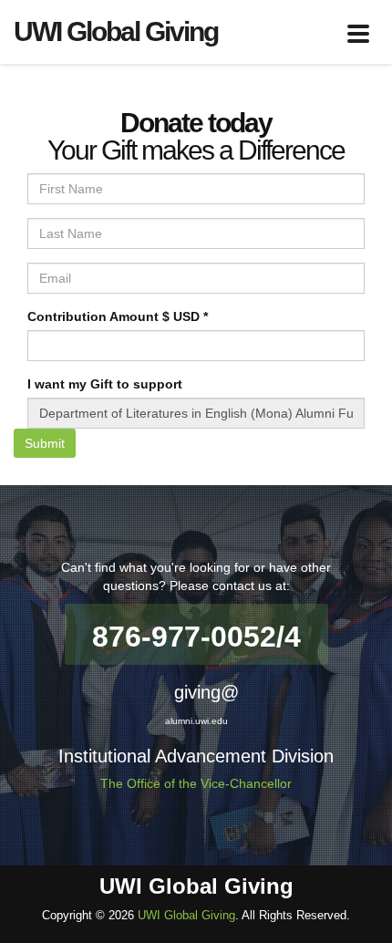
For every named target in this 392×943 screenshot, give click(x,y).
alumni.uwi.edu (196, 721)
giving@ (206, 692)
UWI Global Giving (186, 915)
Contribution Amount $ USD (117, 316)
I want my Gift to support (104, 384)
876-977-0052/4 (196, 636)
